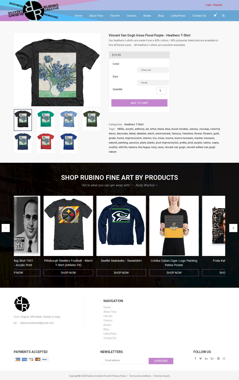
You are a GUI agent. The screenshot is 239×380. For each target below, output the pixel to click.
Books (147, 15)
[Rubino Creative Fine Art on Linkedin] (206, 358)
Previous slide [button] (6, 228)
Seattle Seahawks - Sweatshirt (46, 261)
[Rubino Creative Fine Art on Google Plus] (212, 358)
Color (116, 63)
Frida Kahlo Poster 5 (152, 261)
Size (115, 76)
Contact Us (199, 15)
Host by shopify (162, 376)
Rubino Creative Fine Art (99, 376)
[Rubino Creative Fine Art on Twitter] (200, 358)
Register (218, 4)
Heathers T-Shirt (134, 124)
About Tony (96, 15)
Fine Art (115, 15)
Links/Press (178, 15)
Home (78, 15)
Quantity (117, 89)
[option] (46, 236)
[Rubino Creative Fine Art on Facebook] (195, 358)
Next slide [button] (233, 228)
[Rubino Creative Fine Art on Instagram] (224, 358)
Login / (209, 4)
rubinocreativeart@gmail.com (37, 323)
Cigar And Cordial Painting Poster (204, 261)
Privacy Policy (119, 376)
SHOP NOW (45, 272)
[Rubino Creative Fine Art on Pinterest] (218, 358)
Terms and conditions (140, 376)
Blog (161, 15)
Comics (131, 15)
